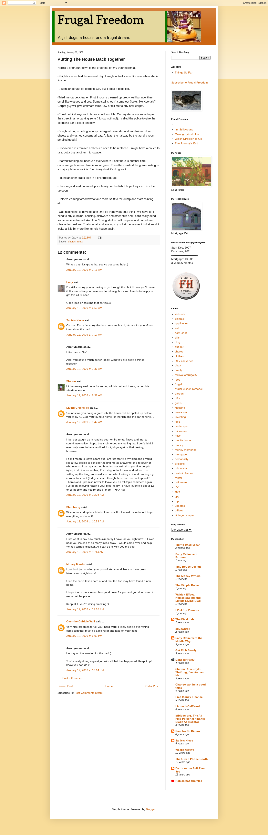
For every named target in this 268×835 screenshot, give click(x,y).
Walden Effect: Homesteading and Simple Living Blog (188, 597)
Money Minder (75, 564)
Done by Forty (184, 659)
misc (177, 435)
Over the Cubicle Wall (80, 621)
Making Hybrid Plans (187, 134)
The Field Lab (184, 619)
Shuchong (73, 507)
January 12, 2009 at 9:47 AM (84, 422)
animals (179, 318)
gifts (177, 398)
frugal (178, 384)
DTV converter (184, 360)
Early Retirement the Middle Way (188, 639)
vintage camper (184, 515)
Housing (180, 407)
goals (178, 403)
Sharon (71, 381)
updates (180, 505)
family (178, 370)
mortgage (181, 454)
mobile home (183, 440)
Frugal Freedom (100, 19)
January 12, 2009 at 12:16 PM (85, 609)
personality (181, 459)
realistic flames (184, 473)
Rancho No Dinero (187, 731)
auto (177, 328)
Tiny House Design (188, 566)
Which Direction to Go (188, 138)
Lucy (69, 282)
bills (177, 337)
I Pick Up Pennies (187, 610)
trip (177, 501)
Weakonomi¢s (184, 749)
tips (177, 496)
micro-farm (181, 431)
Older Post (152, 686)
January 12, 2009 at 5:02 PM (84, 635)
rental (80, 241)
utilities (179, 510)
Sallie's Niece (75, 320)
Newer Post (65, 686)
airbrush (180, 314)
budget (179, 346)
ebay (178, 365)
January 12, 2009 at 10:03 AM (85, 494)
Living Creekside (77, 407)
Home (109, 686)
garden (179, 393)
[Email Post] (99, 237)
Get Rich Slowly (186, 650)
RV (177, 487)
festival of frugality (186, 374)
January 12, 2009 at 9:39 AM (84, 395)
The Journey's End (186, 143)
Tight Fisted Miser (187, 544)
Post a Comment (72, 678)
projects (180, 463)
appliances (181, 323)
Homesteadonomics (188, 780)
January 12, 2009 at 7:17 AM (84, 334)
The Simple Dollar (187, 585)
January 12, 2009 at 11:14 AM (85, 551)
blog (177, 342)
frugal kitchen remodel (188, 388)
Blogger (150, 809)
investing (180, 416)
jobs (177, 421)
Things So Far (183, 72)
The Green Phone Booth (191, 759)
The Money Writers (188, 575)
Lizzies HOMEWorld (188, 706)
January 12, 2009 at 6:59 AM (84, 307)
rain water (181, 468)
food (177, 379)
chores (72, 241)
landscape (181, 426)
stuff (177, 491)
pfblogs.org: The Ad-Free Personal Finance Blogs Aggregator (190, 718)
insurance (181, 412)
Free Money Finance (189, 696)
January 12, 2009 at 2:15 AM (84, 269)
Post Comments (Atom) (89, 692)
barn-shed (181, 332)
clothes (179, 356)
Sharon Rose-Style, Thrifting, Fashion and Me (190, 672)
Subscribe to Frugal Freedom (189, 82)
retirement (181, 482)
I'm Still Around (184, 129)
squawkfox (182, 628)
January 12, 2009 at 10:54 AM (85, 521)
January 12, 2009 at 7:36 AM (84, 368)
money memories (185, 449)
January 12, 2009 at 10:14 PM (85, 670)
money (179, 445)
